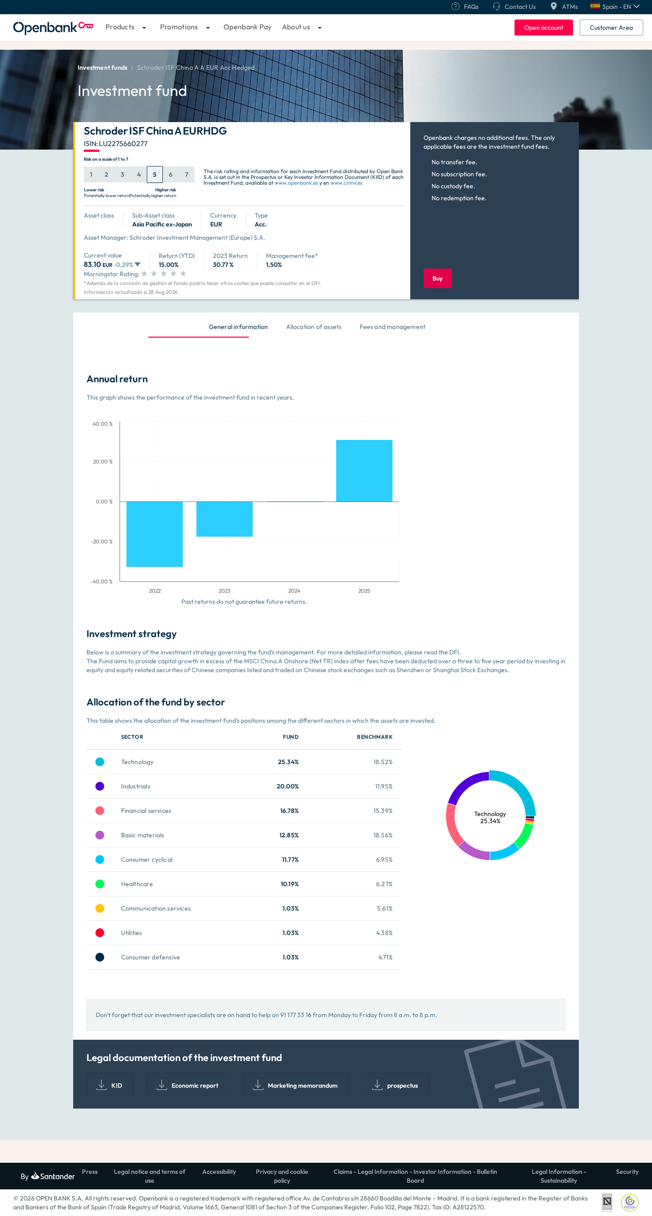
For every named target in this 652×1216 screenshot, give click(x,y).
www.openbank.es (296, 182)
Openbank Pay (248, 26)
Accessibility (219, 1172)
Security (627, 1172)
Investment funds (102, 67)
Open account (543, 28)
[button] (615, 7)
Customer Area (611, 28)
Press (90, 1172)
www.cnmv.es (346, 182)
